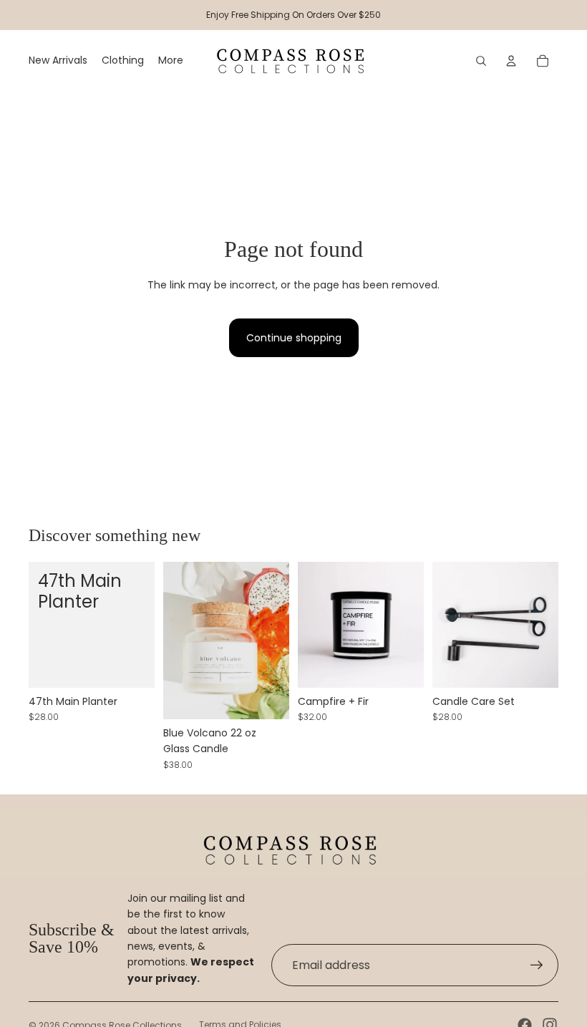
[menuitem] (170, 60)
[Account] (511, 61)
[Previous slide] (443, 625)
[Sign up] (537, 965)
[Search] (481, 61)
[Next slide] (547, 625)
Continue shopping (293, 338)
